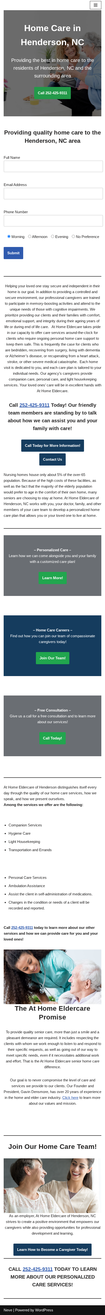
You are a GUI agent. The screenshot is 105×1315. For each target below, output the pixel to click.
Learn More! (52, 578)
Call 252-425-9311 (52, 93)
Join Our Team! (53, 658)
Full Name (12, 157)
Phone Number (16, 212)
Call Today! (52, 738)
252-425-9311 (35, 405)
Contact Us (52, 459)
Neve (8, 1310)
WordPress (44, 1310)
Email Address (15, 185)
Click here (70, 1097)
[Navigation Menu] (95, 5)
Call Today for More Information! (52, 445)
